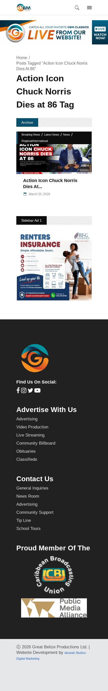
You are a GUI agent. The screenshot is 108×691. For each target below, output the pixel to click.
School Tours (28, 528)
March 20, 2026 (39, 194)
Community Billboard (35, 443)
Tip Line (23, 520)
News (66, 134)
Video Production (32, 427)
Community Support (34, 512)
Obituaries (26, 451)
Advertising (26, 419)
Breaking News (31, 134)
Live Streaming (30, 435)
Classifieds (26, 459)
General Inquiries (32, 488)
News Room (27, 496)
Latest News (51, 134)
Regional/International (35, 140)
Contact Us (34, 479)
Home (21, 58)
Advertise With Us (46, 410)
